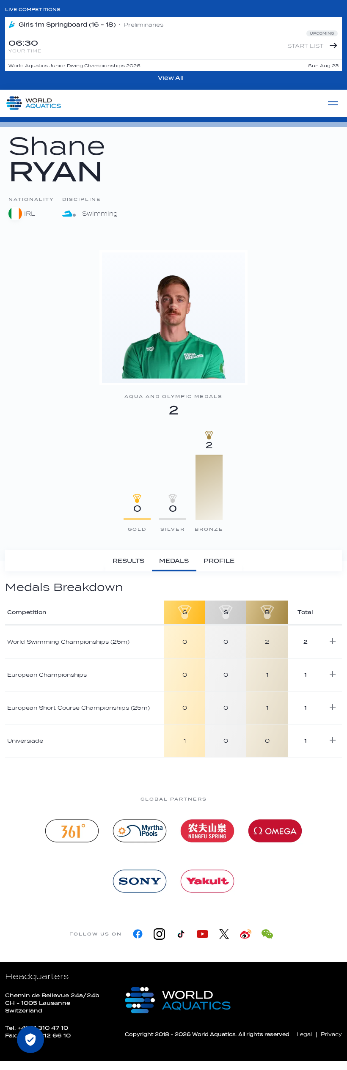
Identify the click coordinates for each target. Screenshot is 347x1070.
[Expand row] (332, 641)
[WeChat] (267, 934)
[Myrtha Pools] (139, 831)
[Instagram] (159, 934)
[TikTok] (181, 934)
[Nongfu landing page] (207, 831)
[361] (72, 831)
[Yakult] (207, 881)
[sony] (139, 881)
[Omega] (275, 831)
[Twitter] (224, 934)
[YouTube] (202, 934)
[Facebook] (138, 934)
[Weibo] (245, 934)
